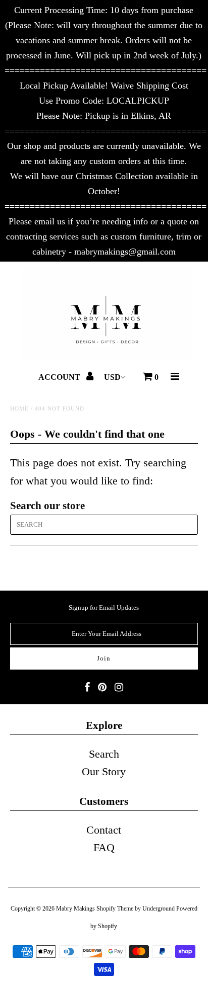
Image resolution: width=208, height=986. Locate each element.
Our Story (104, 771)
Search (104, 754)
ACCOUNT (60, 377)
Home (19, 408)
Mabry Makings (75, 908)
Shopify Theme (114, 908)
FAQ (104, 847)
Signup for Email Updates (104, 607)
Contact (103, 830)
